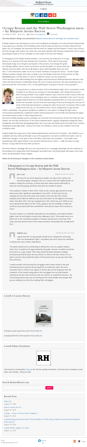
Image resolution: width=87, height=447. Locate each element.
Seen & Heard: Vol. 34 (12, 407)
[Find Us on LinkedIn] (46, 15)
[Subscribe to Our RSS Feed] (55, 15)
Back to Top (43, 441)
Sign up (29, 369)
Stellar (84, 442)
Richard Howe (43, 2)
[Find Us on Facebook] (41, 15)
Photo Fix (7, 401)
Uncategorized (40, 34)
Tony (23, 34)
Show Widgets (43, 21)
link (41, 331)
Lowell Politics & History (43, 4)
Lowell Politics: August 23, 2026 (16, 428)
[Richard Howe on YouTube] (50, 15)
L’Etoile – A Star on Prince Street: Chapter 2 (21, 413)
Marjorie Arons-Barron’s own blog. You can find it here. (57, 38)
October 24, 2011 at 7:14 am (65, 233)
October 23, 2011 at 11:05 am (64, 174)
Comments (54, 34)
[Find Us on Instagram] (32, 15)
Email (3, 440)
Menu (44, 9)
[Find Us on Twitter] (37, 15)
